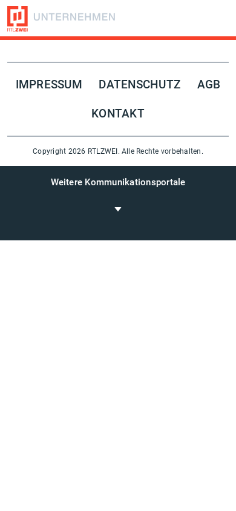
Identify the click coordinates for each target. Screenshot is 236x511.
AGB (209, 84)
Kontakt (118, 113)
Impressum (49, 84)
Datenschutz (139, 84)
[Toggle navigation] (118, 208)
